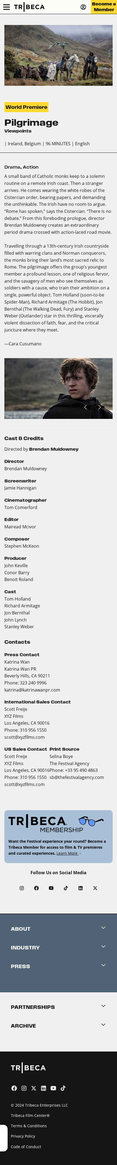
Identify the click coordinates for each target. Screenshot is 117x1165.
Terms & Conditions (29, 1125)
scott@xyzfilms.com (24, 737)
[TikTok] (66, 888)
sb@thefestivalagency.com (77, 777)
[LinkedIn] (80, 888)
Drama (12, 167)
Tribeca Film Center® (30, 1115)
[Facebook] (36, 888)
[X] (95, 888)
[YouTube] (51, 888)
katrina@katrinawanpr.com (32, 690)
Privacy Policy (23, 1136)
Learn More (68, 853)
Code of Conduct (26, 1146)
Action (31, 167)
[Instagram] (22, 888)
